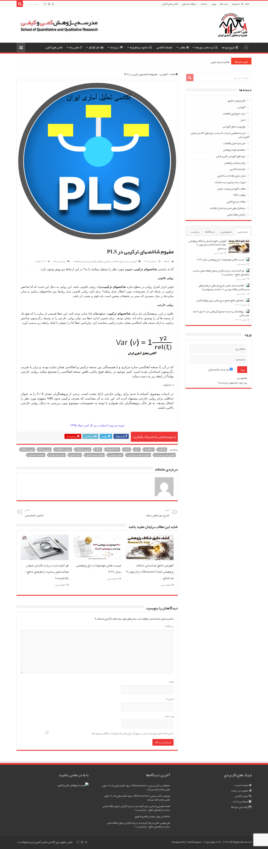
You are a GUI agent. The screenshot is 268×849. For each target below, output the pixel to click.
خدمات (203, 3)
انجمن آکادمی (241, 796)
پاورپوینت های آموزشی (234, 126)
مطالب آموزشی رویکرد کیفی (231, 188)
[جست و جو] (20, 4)
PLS (137, 449)
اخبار (242, 120)
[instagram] (44, 4)
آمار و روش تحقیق (236, 100)
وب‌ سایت (169, 716)
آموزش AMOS (83, 449)
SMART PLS (113, 449)
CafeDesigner (194, 842)
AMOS (162, 449)
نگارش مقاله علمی (236, 214)
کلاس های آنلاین (170, 3)
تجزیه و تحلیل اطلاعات (234, 143)
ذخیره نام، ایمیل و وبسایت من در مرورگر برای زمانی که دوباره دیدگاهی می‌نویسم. (132, 733)
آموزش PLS (44, 449)
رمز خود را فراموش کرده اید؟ (232, 382)
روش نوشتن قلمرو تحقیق (147, 816)
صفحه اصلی (246, 47)
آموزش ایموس (115, 455)
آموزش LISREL (63, 449)
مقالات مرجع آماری (236, 201)
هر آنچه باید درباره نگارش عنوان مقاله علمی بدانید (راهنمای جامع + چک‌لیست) (47, 571)
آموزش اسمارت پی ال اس (138, 455)
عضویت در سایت (239, 790)
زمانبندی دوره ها (239, 807)
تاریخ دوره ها (228, 47)
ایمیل (170, 699)
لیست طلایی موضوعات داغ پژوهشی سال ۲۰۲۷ (220, 259)
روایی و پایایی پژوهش (234, 162)
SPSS (98, 449)
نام (171, 682)
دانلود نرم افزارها (139, 47)
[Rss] (53, 4)
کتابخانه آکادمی (164, 47)
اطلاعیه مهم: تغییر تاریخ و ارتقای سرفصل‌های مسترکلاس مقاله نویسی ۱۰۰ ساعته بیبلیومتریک (223, 287)
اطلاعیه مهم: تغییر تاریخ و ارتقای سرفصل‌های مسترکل (202, 62)
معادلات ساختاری (36, 455)
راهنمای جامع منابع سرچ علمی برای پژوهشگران (220, 300)
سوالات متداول (189, 3)
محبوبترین (225, 231)
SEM (127, 449)
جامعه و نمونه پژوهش (234, 149)
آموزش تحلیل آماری (94, 455)
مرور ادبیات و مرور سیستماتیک (229, 182)
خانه (247, 3)
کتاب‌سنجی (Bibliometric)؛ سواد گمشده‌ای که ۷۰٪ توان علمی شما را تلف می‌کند (136, 787)
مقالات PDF (239, 195)
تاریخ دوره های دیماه (157, 512)
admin (167, 261)
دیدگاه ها (210, 231)
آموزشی (164, 74)
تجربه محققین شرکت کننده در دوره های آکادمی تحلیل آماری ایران (219, 135)
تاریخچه (236, 3)
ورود (213, 3)
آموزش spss (28, 449)
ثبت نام (224, 3)
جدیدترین (242, 231)
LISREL (149, 449)
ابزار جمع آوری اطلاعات (234, 113)
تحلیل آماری (75, 455)
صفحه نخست (241, 785)
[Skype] (49, 4)
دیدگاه (169, 626)
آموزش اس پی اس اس (164, 455)
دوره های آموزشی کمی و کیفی (230, 156)
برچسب (195, 231)
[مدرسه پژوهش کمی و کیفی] (59, 23)
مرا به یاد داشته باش (219, 369)
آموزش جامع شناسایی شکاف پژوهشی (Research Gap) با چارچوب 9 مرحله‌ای (150, 571)
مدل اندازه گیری (57, 455)
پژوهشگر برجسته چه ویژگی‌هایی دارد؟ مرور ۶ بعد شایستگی (221, 313)
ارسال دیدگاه (59, 261)
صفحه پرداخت (240, 801)
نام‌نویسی (242, 378)
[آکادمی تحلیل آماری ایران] (232, 28)
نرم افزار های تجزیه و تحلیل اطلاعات (88, 261)
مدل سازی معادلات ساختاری (116, 261)
